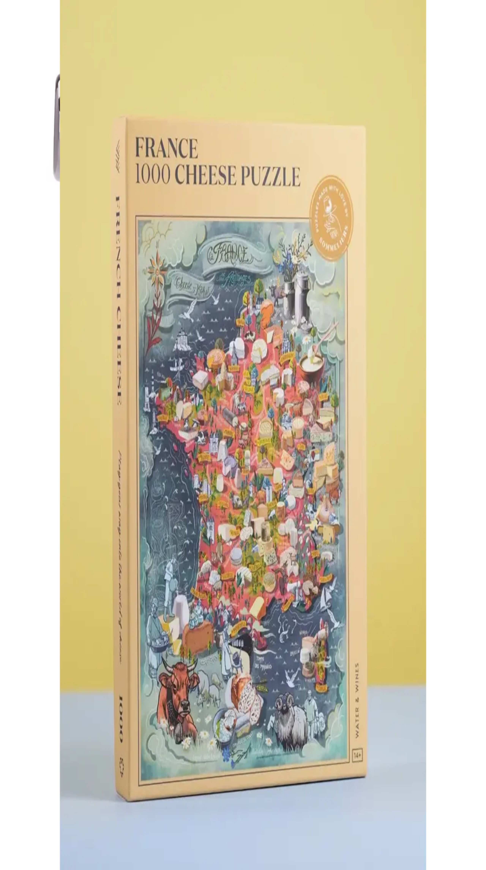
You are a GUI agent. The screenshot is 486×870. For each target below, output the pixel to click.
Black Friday (24, 809)
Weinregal (23, 780)
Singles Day (24, 813)
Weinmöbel (23, 784)
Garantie (22, 793)
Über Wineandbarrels (29, 802)
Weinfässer (23, 787)
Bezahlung (23, 796)
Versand (21, 800)
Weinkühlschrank (27, 777)
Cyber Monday (26, 816)
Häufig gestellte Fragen (31, 790)
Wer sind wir (24, 806)
